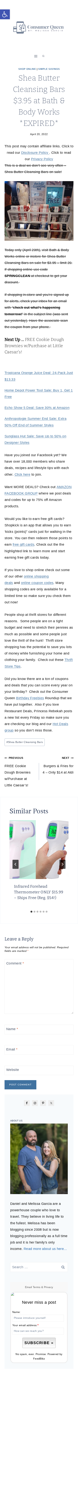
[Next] (62, 864)
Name (12, 1029)
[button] (5, 14)
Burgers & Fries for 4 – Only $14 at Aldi (58, 765)
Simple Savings (49, 69)
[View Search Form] (43, 56)
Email (12, 1049)
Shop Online (27, 69)
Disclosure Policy (35, 153)
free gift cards (23, 544)
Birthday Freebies (30, 698)
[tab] (31, 912)
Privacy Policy (42, 159)
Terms (37, 1287)
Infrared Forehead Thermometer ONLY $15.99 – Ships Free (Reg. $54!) (38, 892)
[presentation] (39, 849)
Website (12, 1070)
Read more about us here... (45, 1249)
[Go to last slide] (15, 864)
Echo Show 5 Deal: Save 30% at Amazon (37, 408)
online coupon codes (37, 583)
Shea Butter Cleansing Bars (24, 742)
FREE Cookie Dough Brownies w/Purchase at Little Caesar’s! (34, 346)
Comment (15, 963)
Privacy (48, 1287)
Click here (22, 474)
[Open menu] (35, 56)
